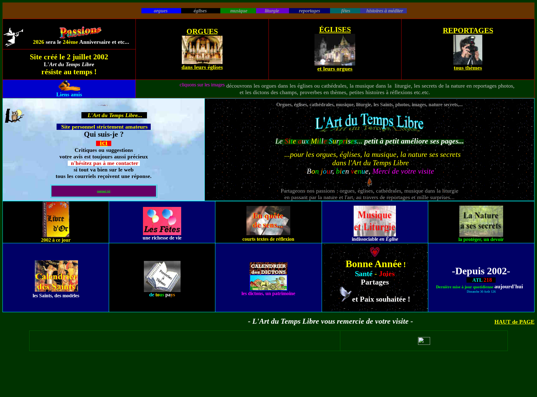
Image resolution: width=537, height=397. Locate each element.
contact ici (103, 191)
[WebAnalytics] (424, 343)
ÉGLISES (335, 29)
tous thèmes (468, 68)
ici (104, 143)
